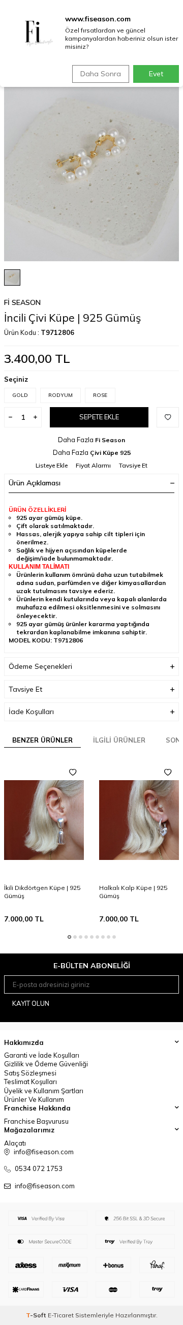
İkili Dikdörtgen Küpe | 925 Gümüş (42, 892)
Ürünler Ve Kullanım (34, 1099)
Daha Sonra (100, 73)
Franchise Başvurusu (36, 1121)
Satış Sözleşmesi (30, 1073)
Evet (156, 73)
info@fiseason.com (45, 1186)
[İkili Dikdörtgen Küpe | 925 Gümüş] (44, 820)
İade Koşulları (31, 711)
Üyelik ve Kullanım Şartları (43, 1091)
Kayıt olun (30, 1003)
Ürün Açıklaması (34, 482)
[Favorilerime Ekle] (72, 772)
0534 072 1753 (39, 1168)
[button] (69, 937)
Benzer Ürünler (42, 740)
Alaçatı (15, 1143)
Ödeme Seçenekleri (40, 666)
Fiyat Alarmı (93, 465)
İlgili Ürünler (119, 740)
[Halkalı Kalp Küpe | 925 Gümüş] (139, 820)
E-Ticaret (61, 1315)
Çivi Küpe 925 (110, 452)
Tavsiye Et (133, 465)
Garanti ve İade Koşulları (41, 1055)
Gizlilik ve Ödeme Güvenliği (46, 1064)
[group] (91, 173)
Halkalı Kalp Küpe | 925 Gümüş (133, 892)
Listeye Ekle (52, 465)
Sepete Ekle (99, 417)
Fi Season (22, 302)
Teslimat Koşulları (30, 1081)
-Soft (37, 1315)
